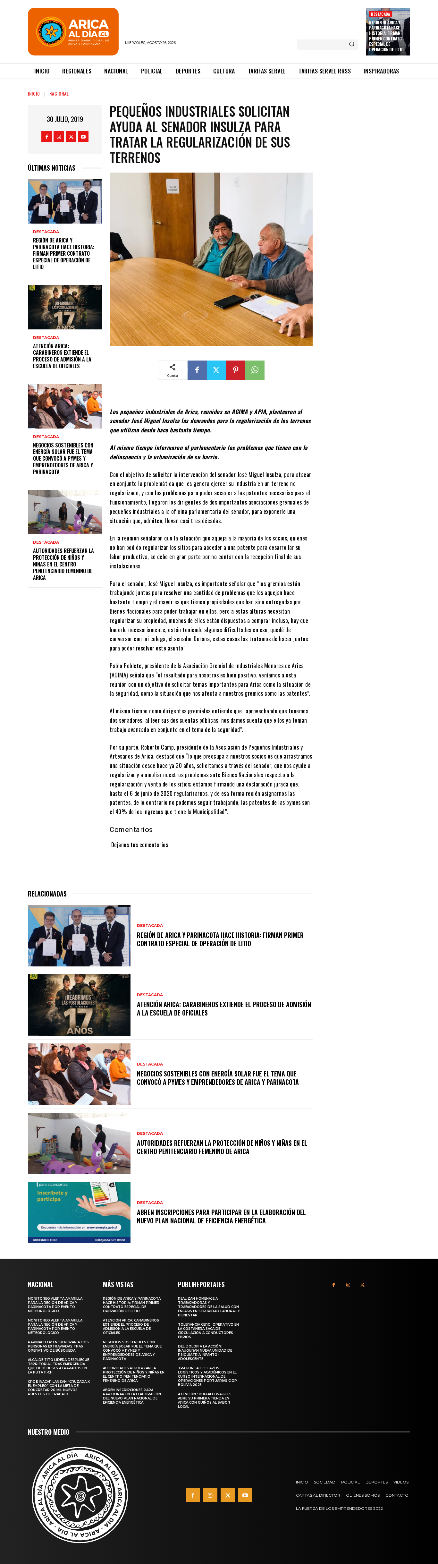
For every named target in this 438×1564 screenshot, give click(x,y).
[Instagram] (59, 136)
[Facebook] (46, 136)
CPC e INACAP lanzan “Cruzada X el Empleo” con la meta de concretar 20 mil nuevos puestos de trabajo (59, 1388)
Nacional (59, 93)
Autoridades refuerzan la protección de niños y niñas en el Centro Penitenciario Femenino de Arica (63, 564)
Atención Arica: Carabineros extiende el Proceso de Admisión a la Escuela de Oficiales (62, 356)
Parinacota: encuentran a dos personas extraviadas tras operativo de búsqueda (58, 1346)
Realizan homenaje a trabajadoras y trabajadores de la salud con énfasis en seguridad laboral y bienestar (209, 1306)
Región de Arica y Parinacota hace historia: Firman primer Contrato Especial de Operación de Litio (386, 36)
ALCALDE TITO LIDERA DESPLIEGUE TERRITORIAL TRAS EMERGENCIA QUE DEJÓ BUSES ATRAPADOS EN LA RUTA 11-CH (58, 1366)
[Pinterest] (235, 370)
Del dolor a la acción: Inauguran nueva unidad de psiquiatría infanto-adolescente (205, 1352)
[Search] (352, 44)
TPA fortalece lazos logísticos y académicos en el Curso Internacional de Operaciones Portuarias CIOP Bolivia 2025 (207, 1376)
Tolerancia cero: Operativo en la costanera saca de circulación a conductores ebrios (208, 1330)
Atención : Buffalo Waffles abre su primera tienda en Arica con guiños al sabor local (205, 1400)
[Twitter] (71, 136)
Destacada (380, 14)
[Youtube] (83, 136)
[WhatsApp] (255, 370)
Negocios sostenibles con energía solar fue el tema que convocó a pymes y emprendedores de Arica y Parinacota (63, 458)
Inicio (34, 93)
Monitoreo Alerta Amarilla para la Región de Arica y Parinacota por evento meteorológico (55, 1304)
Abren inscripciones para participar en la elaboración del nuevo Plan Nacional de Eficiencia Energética (221, 1216)
